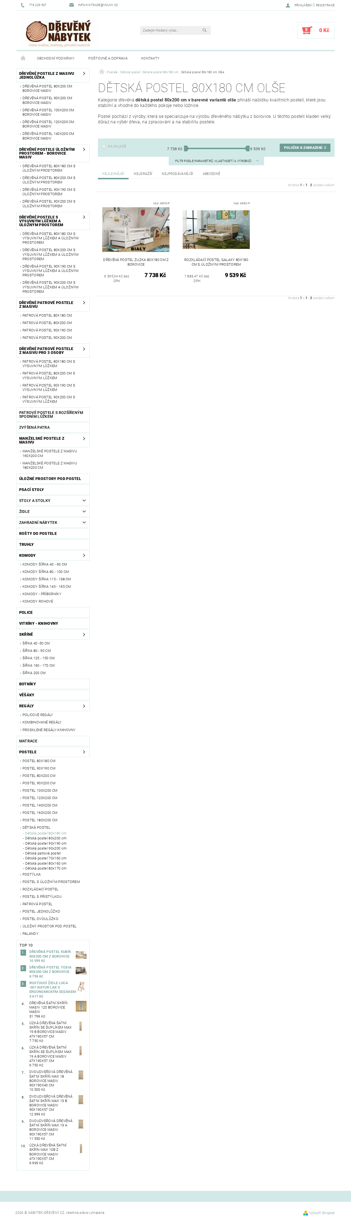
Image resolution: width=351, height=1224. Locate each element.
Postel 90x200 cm (38, 783)
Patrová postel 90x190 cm (47, 330)
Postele (27, 752)
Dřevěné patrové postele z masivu (46, 304)
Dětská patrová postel (43, 853)
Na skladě (117, 146)
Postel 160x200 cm (39, 813)
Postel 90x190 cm (38, 768)
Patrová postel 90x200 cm (47, 338)
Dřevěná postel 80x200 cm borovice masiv (47, 88)
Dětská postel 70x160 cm (46, 858)
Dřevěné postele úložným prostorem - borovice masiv (47, 153)
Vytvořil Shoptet (322, 1213)
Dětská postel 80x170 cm (46, 868)
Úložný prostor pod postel (49, 926)
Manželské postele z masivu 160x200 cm (49, 453)
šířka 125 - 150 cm (38, 658)
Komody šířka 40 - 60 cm (44, 564)
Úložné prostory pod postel (50, 478)
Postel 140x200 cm (39, 805)
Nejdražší (143, 174)
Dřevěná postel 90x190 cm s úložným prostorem (48, 192)
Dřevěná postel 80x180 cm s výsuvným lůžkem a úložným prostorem (50, 238)
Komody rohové (37, 601)
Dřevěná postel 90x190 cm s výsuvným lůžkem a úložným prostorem (50, 270)
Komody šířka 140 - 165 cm (46, 586)
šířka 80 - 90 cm (36, 651)
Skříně (26, 634)
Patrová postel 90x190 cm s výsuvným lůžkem (48, 387)
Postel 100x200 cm (39, 790)
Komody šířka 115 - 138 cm (46, 579)
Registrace (325, 5)
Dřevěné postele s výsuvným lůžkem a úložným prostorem (41, 221)
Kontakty (150, 58)
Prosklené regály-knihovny (49, 730)
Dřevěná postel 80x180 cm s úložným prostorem (48, 168)
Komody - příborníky (41, 594)
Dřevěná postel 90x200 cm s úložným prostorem (48, 203)
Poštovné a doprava (108, 58)
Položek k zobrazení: (305, 148)
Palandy (30, 934)
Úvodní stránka (23, 58)
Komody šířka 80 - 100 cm (45, 572)
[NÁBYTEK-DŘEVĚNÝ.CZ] (58, 33)
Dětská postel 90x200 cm (46, 848)
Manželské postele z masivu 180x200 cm (49, 465)
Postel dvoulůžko (40, 919)
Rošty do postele (38, 533)
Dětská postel (36, 827)
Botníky (27, 684)
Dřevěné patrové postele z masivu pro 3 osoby (46, 351)
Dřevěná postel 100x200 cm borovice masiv (48, 112)
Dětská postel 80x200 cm (46, 838)
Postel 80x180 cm (38, 761)
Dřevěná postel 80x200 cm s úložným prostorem (48, 180)
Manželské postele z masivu (41, 440)
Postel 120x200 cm (39, 798)
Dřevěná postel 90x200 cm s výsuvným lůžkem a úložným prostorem (50, 287)
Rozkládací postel (40, 889)
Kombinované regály (42, 722)
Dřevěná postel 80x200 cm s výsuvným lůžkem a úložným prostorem (50, 254)
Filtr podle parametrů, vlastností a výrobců (213, 161)
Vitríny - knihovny (38, 623)
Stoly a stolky (34, 500)
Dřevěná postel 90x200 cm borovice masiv (47, 100)
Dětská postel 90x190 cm (46, 843)
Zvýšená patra (34, 427)
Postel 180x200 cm (39, 820)
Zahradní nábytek (38, 522)
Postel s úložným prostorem (51, 882)
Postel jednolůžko (41, 911)
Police (26, 612)
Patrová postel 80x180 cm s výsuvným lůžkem (48, 363)
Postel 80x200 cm (38, 776)
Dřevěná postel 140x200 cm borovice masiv (48, 136)
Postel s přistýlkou (42, 896)
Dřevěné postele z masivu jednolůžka (46, 75)
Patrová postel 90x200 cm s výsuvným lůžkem (48, 399)
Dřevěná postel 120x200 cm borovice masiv (48, 124)
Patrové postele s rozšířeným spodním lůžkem (51, 414)
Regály (26, 706)
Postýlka (31, 874)
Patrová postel (37, 904)
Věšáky (27, 695)
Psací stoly (31, 489)
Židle (24, 511)
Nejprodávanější (177, 174)
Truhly (26, 544)
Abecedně (211, 174)
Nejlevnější (113, 174)
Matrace (28, 741)
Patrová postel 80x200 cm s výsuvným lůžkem (48, 375)
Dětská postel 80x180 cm (46, 833)
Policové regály (37, 715)
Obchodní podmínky (56, 58)
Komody (27, 555)
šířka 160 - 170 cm (38, 665)
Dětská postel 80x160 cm (46, 863)
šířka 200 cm (34, 673)
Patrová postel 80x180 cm (47, 315)
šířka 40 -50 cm (36, 643)
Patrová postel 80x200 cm (47, 323)
